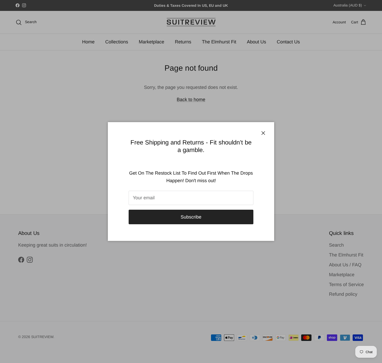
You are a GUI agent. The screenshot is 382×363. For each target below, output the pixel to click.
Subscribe (191, 217)
